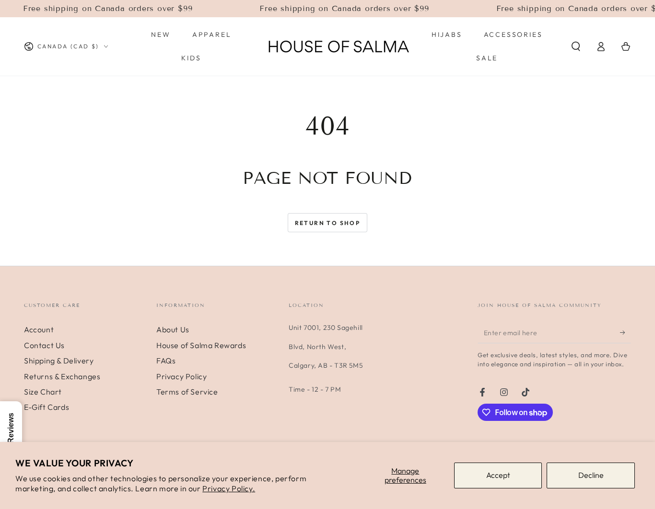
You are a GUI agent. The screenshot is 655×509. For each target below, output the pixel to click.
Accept (498, 475)
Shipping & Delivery (59, 360)
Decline (591, 475)
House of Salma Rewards (201, 345)
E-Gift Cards (46, 407)
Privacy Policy (181, 376)
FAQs (165, 360)
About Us (172, 329)
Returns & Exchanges (62, 376)
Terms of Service (187, 391)
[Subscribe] (625, 332)
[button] (575, 46)
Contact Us (44, 345)
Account (39, 329)
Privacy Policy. (228, 488)
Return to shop (328, 222)
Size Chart (43, 391)
